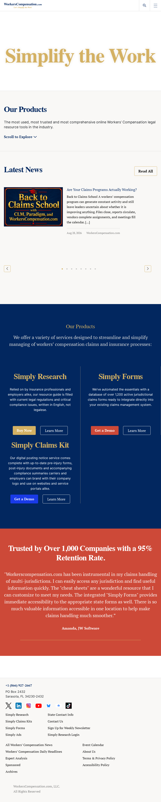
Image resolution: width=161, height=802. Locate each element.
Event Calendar (93, 745)
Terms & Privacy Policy (98, 758)
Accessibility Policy (95, 765)
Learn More (54, 430)
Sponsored (12, 765)
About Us (88, 751)
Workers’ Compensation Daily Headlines (33, 751)
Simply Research (16, 714)
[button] (62, 268)
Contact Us (55, 721)
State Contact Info (60, 714)
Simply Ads (13, 734)
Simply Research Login (64, 734)
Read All (145, 171)
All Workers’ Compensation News (28, 745)
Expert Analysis (16, 758)
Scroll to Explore (18, 136)
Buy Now (24, 430)
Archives (11, 771)
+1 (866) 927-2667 (18, 685)
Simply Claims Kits (18, 721)
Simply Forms (15, 728)
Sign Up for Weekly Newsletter (69, 728)
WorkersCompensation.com (103, 233)
